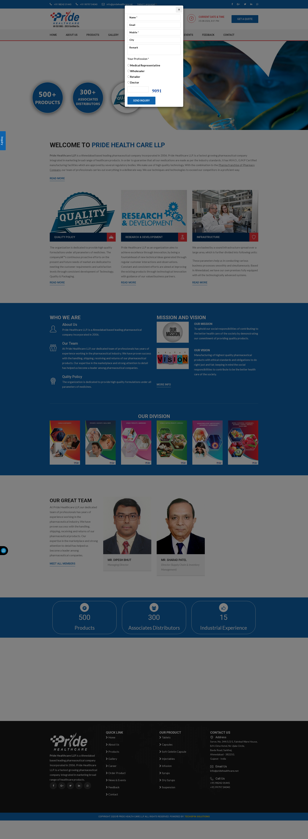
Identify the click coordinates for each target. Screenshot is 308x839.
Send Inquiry (141, 100)
